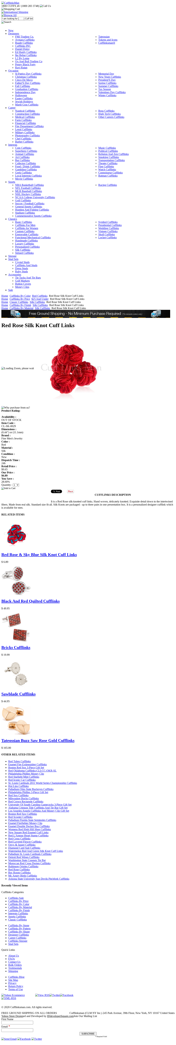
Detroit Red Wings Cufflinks (23, 857)
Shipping (13, 971)
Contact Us (14, 961)
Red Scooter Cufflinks (20, 817)
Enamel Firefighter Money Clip (25, 823)
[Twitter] (55, 995)
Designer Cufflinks (18, 934)
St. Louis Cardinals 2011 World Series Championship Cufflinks (42, 783)
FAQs (11, 958)
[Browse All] (8, 15)
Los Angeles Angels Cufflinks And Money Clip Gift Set (38, 810)
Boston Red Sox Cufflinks (22, 813)
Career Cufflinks (17, 937)
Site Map (13, 980)
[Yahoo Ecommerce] (13, 995)
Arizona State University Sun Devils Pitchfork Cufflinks (38, 878)
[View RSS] (42, 995)
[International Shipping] (14, 12)
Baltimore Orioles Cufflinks (23, 866)
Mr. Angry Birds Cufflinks (22, 875)
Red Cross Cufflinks (19, 838)
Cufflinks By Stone (18, 925)
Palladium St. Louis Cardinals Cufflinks (29, 854)
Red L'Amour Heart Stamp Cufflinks (28, 835)
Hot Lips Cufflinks (18, 786)
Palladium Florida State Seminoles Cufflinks (32, 820)
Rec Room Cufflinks (19, 872)
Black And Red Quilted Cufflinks (30, 601)
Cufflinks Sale (16, 898)
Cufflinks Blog (16, 976)
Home (4, 295)
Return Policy (15, 986)
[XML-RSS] (8, 998)
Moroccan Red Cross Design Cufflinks (29, 863)
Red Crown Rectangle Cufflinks (25, 801)
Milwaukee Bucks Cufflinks (23, 798)
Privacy (12, 983)
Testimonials (15, 968)
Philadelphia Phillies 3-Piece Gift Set (28, 792)
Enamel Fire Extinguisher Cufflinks (27, 764)
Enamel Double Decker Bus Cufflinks (29, 826)
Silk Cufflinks (37, 302)
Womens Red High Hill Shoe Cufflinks (29, 829)
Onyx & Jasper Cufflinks (21, 844)
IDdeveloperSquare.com (60, 1016)
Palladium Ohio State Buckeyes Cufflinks (30, 789)
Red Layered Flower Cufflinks (25, 841)
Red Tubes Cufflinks (19, 761)
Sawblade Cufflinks (18, 694)
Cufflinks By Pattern (19, 928)
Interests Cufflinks (18, 913)
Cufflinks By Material (21, 308)
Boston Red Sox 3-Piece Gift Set (26, 767)
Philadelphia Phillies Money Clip (26, 773)
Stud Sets (13, 944)
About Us (13, 955)
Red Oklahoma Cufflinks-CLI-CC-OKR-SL (32, 770)
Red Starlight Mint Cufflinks (23, 776)
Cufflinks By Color (20, 295)
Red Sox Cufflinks (18, 795)
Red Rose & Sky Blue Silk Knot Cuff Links (39, 554)
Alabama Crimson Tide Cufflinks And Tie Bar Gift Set (38, 807)
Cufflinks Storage (17, 940)
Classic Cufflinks (19, 302)
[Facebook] (66, 995)
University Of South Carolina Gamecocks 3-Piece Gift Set (40, 804)
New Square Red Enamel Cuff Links (28, 832)
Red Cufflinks (39, 295)
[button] (88, 488)
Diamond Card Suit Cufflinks (24, 847)
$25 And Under (39, 298)
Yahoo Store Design (12, 1016)
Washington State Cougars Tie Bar (27, 860)
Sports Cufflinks (17, 916)
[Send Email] (9, 1038)
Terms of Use (15, 989)
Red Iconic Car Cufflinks (22, 779)
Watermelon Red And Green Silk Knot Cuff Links (35, 850)
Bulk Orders (15, 964)
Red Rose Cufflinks (19, 869)
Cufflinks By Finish (20, 305)
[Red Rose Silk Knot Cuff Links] (71, 368)
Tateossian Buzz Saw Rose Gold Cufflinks (37, 740)
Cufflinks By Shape (19, 931)
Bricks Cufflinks (15, 647)
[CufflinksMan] (10, 2)
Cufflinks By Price (20, 298)
